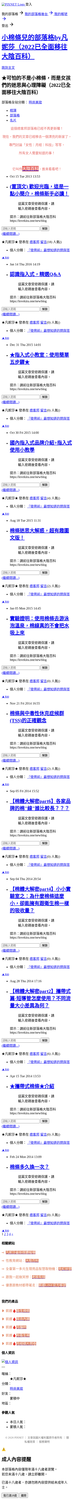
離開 (23, 1495)
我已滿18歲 (10, 1495)
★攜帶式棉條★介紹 (32, 1086)
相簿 (13, 110)
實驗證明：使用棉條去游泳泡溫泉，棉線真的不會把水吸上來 (39, 625)
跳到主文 (8, 67)
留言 (43, 242)
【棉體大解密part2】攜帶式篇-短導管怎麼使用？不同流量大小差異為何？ (40, 998)
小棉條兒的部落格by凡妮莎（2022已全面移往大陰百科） (35, 47)
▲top (5, 257)
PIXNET (19, 1437)
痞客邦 (34, 242)
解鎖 (44, 228)
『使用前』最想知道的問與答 (48, 250)
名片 (13, 120)
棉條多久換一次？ (29, 1167)
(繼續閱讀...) (10, 234)
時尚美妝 (35, 102)
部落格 (15, 115)
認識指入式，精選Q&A (35, 274)
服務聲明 (44, 1441)
